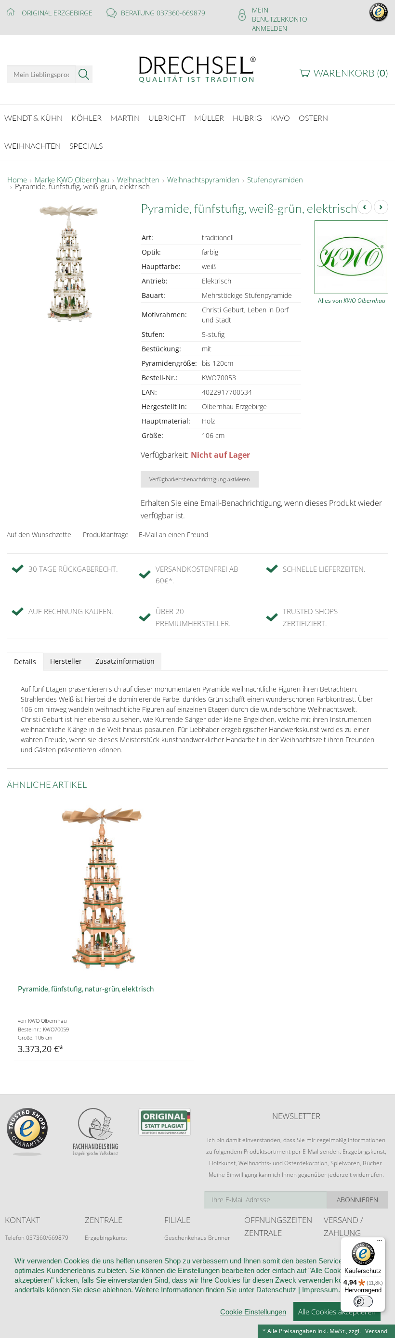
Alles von (351, 300)
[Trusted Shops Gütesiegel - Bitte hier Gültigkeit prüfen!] (378, 11)
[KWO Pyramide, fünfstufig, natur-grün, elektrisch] (104, 888)
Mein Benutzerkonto (279, 14)
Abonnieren (357, 1199)
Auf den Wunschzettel (40, 534)
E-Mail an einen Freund (173, 534)
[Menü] (379, 1242)
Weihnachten (138, 180)
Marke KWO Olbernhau (72, 180)
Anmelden (269, 28)
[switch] (363, 1301)
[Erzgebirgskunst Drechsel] (197, 68)
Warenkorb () (351, 73)
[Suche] (84, 74)
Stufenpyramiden (275, 180)
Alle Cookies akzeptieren (337, 1311)
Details (25, 661)
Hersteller (66, 661)
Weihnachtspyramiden (203, 180)
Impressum (320, 1290)
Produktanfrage (106, 534)
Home (17, 180)
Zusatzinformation (125, 661)
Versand (376, 1331)
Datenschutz (276, 1290)
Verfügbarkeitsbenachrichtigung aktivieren (199, 479)
